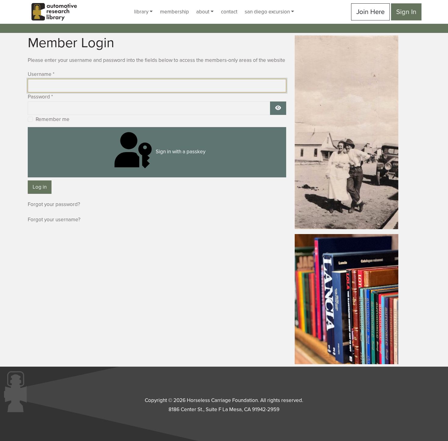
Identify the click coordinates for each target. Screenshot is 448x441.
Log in (40, 187)
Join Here (370, 12)
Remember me (52, 119)
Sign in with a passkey (180, 151)
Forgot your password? (54, 204)
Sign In (406, 12)
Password (40, 97)
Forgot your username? (54, 219)
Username (41, 74)
